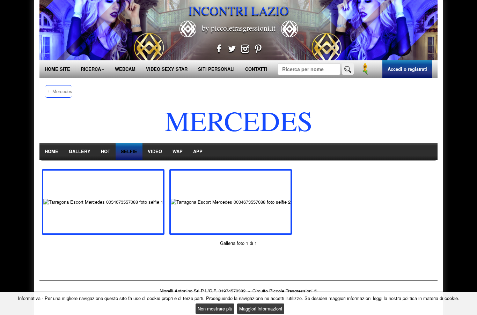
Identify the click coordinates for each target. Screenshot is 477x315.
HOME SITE (57, 69)
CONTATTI (256, 69)
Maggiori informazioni (260, 308)
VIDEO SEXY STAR (167, 69)
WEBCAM (125, 69)
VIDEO (155, 151)
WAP (178, 151)
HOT (105, 151)
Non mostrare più (215, 308)
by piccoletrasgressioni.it (238, 28)
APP (198, 151)
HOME (51, 151)
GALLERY (79, 151)
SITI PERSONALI (216, 69)
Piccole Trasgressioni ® (293, 290)
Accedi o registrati (407, 69)
